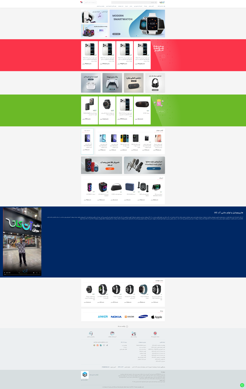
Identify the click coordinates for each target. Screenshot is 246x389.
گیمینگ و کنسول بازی (138, 6)
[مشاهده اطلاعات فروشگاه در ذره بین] (84, 380)
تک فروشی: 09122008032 (160, 359)
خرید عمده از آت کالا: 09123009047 (158, 355)
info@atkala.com (105, 367)
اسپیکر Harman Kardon (141, 345)
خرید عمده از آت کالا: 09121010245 (158, 353)
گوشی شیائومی (143, 353)
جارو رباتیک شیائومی (142, 359)
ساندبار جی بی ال (142, 349)
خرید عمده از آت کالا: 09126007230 (158, 351)
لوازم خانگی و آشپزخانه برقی (111, 6)
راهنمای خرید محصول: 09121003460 (158, 357)
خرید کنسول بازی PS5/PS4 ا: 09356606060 (156, 349)
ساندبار (131, 6)
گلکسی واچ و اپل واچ (142, 357)
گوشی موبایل (151, 6)
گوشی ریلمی (143, 355)
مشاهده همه (161, 111)
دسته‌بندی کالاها (161, 6)
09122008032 (120, 367)
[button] (82, 2)
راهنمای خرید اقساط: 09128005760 (158, 345)
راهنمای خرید (124, 345)
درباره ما (125, 347)
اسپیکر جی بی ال (142, 347)
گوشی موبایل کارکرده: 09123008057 (158, 347)
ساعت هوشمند (120, 6)
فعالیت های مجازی (123, 349)
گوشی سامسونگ (142, 351)
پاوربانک (145, 6)
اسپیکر (126, 6)
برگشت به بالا (122, 326)
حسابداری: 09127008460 (160, 361)
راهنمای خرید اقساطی (100, 6)
